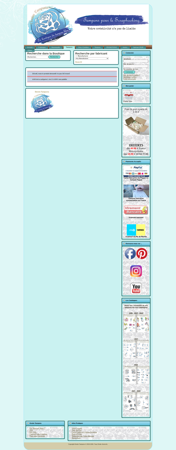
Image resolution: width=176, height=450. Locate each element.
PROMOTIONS (111, 47)
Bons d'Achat (77, 434)
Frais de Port (76, 430)
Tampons (69, 47)
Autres (125, 47)
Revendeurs (76, 438)
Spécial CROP (138, 47)
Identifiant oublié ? (130, 77)
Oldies (29, 50)
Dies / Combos (83, 47)
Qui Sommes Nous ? (37, 428)
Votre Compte (77, 428)
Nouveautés (56, 47)
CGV (31, 430)
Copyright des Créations (38, 434)
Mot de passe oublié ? (131, 75)
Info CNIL (33, 432)
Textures (97, 47)
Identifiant (127, 59)
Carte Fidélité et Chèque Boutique (84, 432)
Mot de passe (128, 64)
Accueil (29, 47)
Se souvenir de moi (130, 69)
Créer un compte (129, 79)
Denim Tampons (42, 92)
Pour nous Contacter (37, 436)
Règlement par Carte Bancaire (83, 436)
